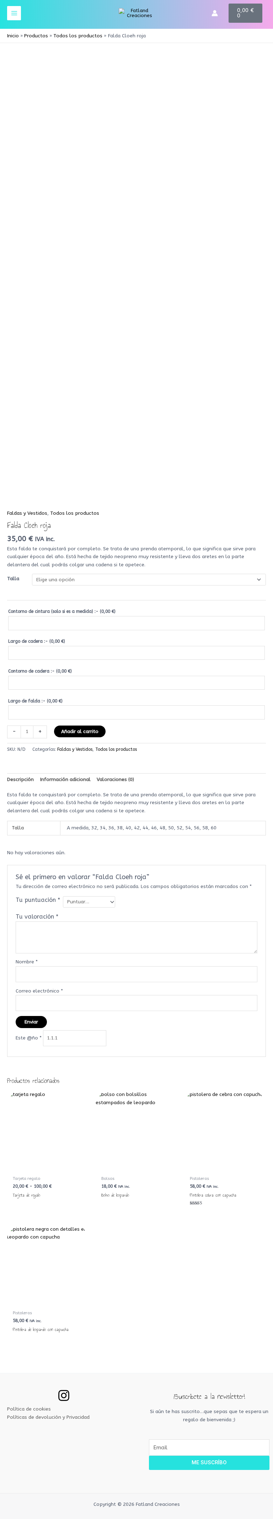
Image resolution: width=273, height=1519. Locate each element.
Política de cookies (29, 1409)
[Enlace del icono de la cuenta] (215, 13)
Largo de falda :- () (35, 701)
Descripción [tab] (20, 779)
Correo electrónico (39, 991)
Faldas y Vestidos (27, 513)
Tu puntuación (38, 900)
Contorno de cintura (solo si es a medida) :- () (62, 611)
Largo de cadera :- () (36, 641)
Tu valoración (37, 916)
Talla (13, 579)
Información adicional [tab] (65, 779)
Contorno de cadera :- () (40, 671)
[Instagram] (64, 1395)
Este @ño (29, 1038)
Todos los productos (74, 513)
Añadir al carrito (79, 731)
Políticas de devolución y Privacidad (48, 1417)
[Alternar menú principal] (14, 13)
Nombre (27, 962)
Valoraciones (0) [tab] (115, 779)
